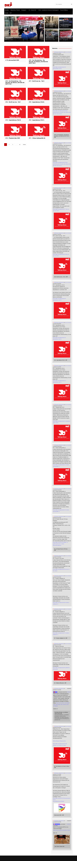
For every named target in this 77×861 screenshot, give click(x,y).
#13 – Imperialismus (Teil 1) (36, 120)
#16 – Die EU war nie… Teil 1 (13, 102)
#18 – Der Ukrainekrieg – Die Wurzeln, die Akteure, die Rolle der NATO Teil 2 (38, 61)
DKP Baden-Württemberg (59, 52)
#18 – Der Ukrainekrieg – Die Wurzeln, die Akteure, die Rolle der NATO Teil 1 (14, 82)
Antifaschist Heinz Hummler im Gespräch (51, 24)
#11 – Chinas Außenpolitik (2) (37, 138)
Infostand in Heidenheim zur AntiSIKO (17, 37)
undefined (69, 691)
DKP (11, 13)
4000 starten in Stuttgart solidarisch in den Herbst (66, 37)
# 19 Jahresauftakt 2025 (12, 60)
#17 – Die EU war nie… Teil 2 (36, 81)
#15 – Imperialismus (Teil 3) (36, 102)
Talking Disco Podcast (15, 10)
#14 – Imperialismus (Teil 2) (13, 120)
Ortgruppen (23, 10)
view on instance (68, 52)
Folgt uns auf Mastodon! (65, 24)
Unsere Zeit (57, 824)
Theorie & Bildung (64, 10)
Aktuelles (7, 10)
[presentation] (39, 19)
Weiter (24, 144)
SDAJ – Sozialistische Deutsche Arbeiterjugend (48, 10)
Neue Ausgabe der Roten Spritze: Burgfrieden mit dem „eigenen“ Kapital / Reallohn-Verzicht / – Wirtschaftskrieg (50, 35)
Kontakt (6, 13)
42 (19, 144)
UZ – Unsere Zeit (32, 10)
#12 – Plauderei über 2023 (12, 138)
